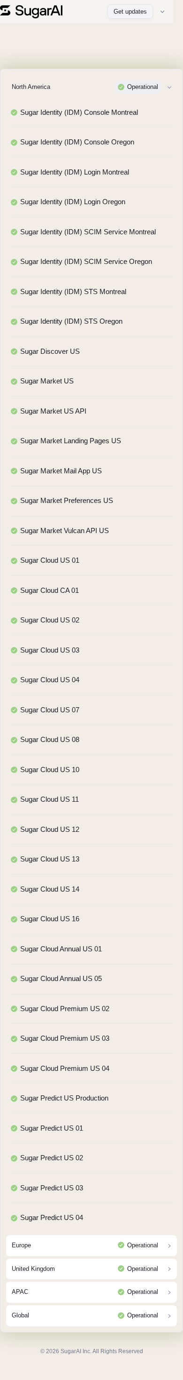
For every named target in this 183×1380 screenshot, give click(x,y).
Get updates (130, 11)
